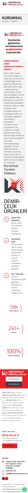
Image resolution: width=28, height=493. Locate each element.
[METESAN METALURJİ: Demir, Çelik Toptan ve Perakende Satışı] (12, 3)
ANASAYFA (5, 21)
